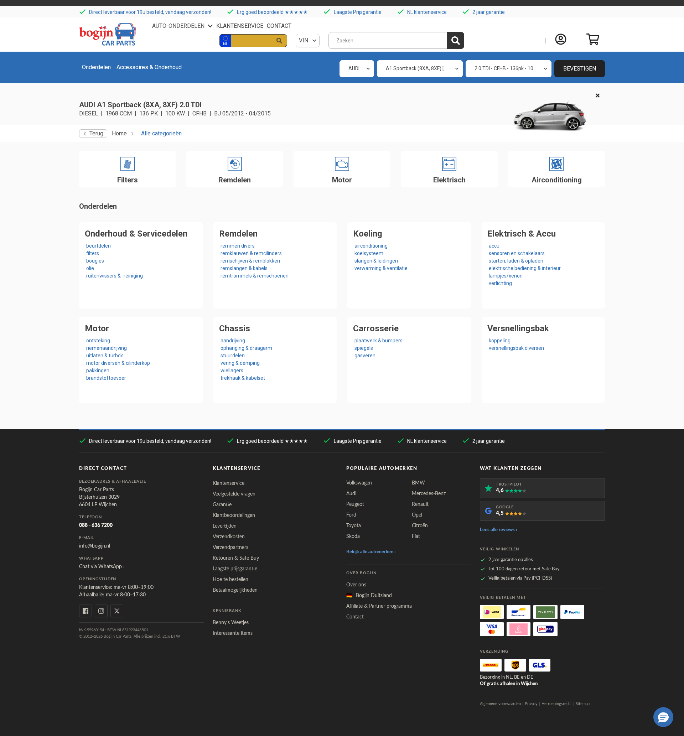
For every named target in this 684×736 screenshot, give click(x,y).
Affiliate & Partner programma (379, 606)
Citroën (420, 525)
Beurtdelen (98, 246)
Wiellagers (232, 370)
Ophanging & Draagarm (246, 348)
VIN (304, 40)
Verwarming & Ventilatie (381, 268)
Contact (279, 25)
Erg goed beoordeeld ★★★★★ (272, 12)
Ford (351, 515)
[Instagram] (101, 611)
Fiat (416, 536)
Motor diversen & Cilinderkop (118, 363)
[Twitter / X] (116, 611)
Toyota (353, 525)
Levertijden (225, 526)
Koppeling (500, 340)
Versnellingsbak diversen (516, 348)
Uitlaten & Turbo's (105, 355)
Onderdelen (96, 67)
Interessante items (233, 633)
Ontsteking (98, 340)
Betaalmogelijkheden (235, 590)
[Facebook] (85, 611)
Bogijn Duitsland (369, 595)
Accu (494, 246)
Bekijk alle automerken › (371, 552)
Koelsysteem (368, 253)
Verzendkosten (229, 536)
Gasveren (364, 355)
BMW (418, 483)
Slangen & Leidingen (376, 261)
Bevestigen (579, 68)
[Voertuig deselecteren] (598, 96)
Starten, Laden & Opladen (516, 261)
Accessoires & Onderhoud (149, 67)
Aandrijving (233, 340)
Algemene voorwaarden (500, 704)
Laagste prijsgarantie (235, 568)
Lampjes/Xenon (506, 276)
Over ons (356, 584)
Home (119, 133)
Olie (90, 268)
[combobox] (357, 68)
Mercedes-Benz (429, 493)
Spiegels (363, 348)
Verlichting (500, 283)
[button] (663, 717)
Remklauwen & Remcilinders (251, 253)
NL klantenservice (427, 12)
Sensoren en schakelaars (517, 253)
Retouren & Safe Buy (236, 558)
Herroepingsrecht (557, 704)
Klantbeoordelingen (234, 515)
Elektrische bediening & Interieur (525, 268)
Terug (96, 133)
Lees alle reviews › (498, 530)
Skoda (353, 536)
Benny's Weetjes (231, 622)
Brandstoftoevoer (106, 378)
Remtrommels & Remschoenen (255, 276)
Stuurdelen (233, 355)
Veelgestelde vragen (234, 494)
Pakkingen (97, 370)
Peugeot (355, 504)
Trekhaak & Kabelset (243, 378)
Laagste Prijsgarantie (358, 12)
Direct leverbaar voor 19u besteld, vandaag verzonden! (150, 12)
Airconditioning (371, 246)
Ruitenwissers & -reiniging (114, 276)
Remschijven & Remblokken (250, 261)
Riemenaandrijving (106, 348)
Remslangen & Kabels (244, 268)
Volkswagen (359, 483)
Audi (351, 493)
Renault (420, 504)
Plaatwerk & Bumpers (378, 340)
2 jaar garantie (488, 12)
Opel (417, 515)
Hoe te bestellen (230, 579)
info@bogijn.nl (94, 546)
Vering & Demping (240, 363)
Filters (92, 253)
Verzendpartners (230, 547)
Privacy (531, 704)
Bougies (95, 261)
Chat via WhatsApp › (102, 566)
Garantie (222, 504)
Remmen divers (238, 246)
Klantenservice (239, 25)
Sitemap (583, 704)
